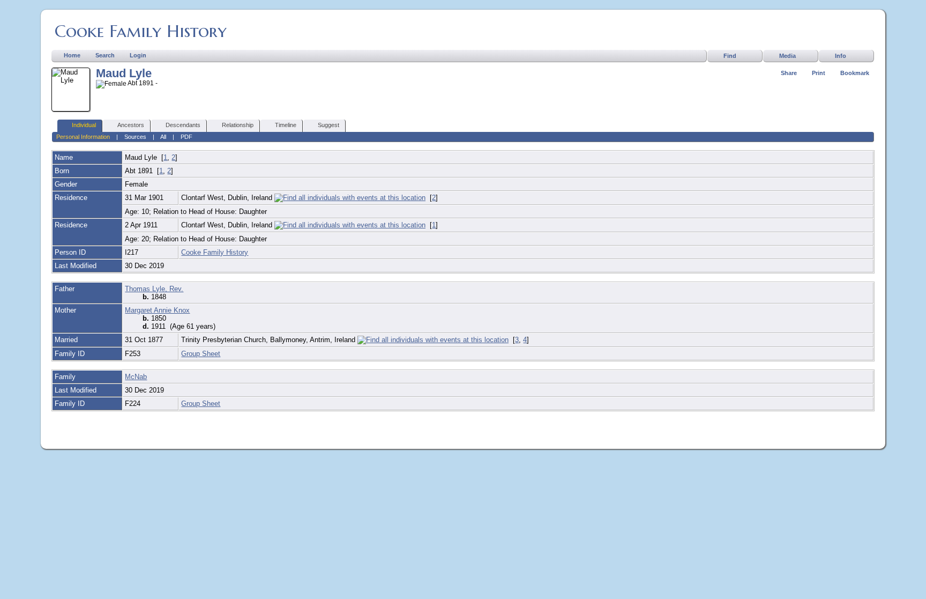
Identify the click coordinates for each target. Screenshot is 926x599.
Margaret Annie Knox (157, 310)
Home (72, 55)
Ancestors (130, 125)
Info (840, 56)
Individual (84, 125)
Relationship (237, 125)
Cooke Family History (141, 31)
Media (787, 56)
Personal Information (83, 137)
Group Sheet (200, 354)
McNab (136, 377)
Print (818, 73)
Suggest (328, 125)
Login (138, 55)
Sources (135, 137)
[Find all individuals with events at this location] (349, 198)
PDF (186, 137)
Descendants (183, 125)
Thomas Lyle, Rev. (154, 289)
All (163, 137)
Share (789, 73)
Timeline (285, 125)
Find (729, 56)
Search (105, 55)
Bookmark (854, 73)
